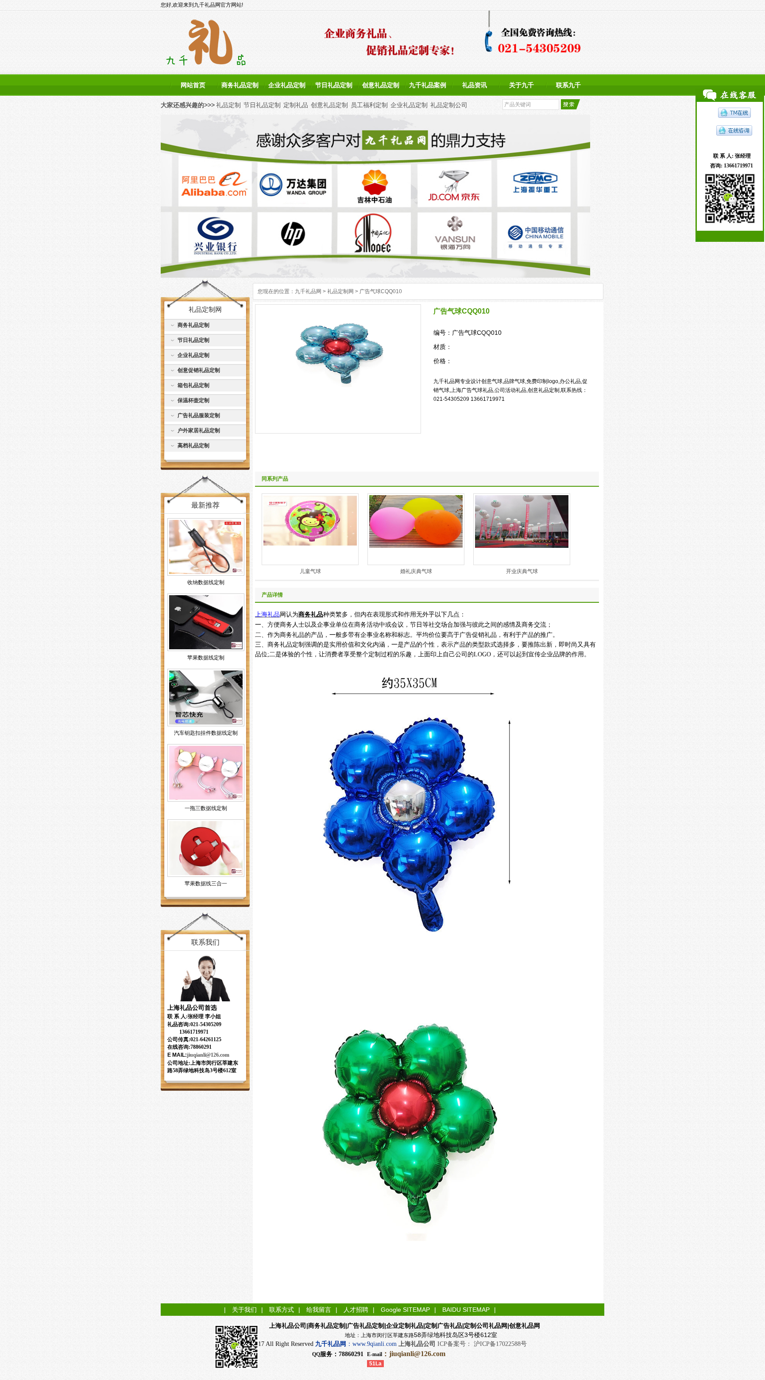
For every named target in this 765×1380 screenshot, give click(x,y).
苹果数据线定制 (205, 658)
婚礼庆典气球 (416, 571)
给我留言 (318, 1309)
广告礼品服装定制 (199, 415)
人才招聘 (356, 1309)
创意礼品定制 (380, 85)
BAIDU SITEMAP (466, 1309)
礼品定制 (228, 105)
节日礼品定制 (333, 85)
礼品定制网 (340, 291)
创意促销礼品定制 (199, 370)
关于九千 (521, 85)
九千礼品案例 (427, 85)
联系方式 (281, 1309)
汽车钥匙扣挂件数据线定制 (206, 733)
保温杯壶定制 (193, 400)
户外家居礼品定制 (199, 430)
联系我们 (205, 942)
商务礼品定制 (240, 85)
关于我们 (244, 1309)
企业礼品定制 (286, 85)
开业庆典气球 (522, 571)
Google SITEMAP (405, 1309)
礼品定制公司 (449, 105)
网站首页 (193, 85)
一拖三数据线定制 (206, 808)
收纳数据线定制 (205, 582)
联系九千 (568, 85)
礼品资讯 (474, 85)
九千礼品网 (308, 291)
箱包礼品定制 (193, 385)
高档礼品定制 (193, 445)
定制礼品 (295, 105)
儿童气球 (310, 571)
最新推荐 (205, 505)
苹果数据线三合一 (206, 883)
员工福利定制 (369, 105)
